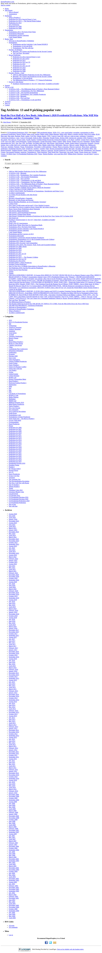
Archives (7, 101)
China (11, 347)
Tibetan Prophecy (14, 486)
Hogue (69, 141)
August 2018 (13, 617)
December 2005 (14, 859)
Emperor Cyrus (92, 138)
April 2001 (12, 903)
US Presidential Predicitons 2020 (17, 132)
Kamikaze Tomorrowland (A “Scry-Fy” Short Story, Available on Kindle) (36, 84)
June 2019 (12, 603)
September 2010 (14, 778)
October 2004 (13, 871)
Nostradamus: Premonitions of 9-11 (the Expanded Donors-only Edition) (31, 239)
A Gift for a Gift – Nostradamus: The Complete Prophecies (27, 94)
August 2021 (13, 564)
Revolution (85, 148)
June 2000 (12, 914)
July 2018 (12, 619)
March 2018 (12, 626)
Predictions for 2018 (15, 447)
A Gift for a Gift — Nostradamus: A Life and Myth (25, 100)
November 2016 (14, 653)
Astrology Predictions (15, 336)
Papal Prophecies (14, 424)
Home (7, 8)
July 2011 (12, 760)
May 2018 (12, 623)
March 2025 (12, 528)
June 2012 (12, 741)
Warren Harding (48, 154)
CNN (48, 136)
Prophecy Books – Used (16, 73)
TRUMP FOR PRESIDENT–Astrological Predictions (26, 305)
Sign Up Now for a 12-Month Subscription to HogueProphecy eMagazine (32, 266)
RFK (91, 148)
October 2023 (13, 542)
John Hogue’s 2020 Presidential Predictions (22, 212)
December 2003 (14, 878)
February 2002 (13, 896)
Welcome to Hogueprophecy (18, 307)
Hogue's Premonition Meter (17, 379)
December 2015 (14, 673)
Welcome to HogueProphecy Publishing (21, 41)
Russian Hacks (13, 470)
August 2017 (13, 637)
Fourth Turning (31, 140)
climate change (41, 136)
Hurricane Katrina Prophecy (17, 383)
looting (3, 145)
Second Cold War (77, 150)
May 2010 (12, 785)
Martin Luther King (48, 145)
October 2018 (13, 616)
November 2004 (14, 869)
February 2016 (13, 669)
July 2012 (12, 739)
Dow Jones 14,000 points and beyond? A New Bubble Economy (29, 205)
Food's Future (13, 363)
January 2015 (13, 693)
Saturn (25, 150)
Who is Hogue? (14, 12)
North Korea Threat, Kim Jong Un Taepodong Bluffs (25, 225)
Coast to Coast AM (57, 136)
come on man (74, 136)
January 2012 (13, 750)
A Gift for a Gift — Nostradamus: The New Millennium (26, 91)
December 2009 (14, 794)
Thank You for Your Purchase (18, 270)
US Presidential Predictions (17, 502)
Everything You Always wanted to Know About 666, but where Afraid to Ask (33, 207)
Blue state (4, 136)
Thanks (11, 271)
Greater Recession (46, 141)
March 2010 (12, 789)
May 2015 (12, 685)
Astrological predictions (8, 134)
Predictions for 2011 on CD (21, 66)
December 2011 (14, 752)
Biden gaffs (63, 134)
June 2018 (12, 621)
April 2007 (12, 839)
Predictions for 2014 (15, 440)
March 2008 (12, 827)
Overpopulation (14, 422)
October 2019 (13, 596)
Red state (72, 148)
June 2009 (12, 805)
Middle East (83, 145)
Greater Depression (33, 141)
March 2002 (12, 895)
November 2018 (14, 614)
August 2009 (13, 802)
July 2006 (12, 852)
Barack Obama (21, 134)
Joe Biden (29, 143)
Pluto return (85, 147)
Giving (11, 372)
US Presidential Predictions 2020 (27, 154)
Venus (40, 154)
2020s (54, 132)
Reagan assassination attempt (59, 148)
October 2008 (13, 819)
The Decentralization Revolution (19, 481)
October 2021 (13, 562)
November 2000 (14, 907)
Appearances (13, 14)
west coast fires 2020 (60, 154)
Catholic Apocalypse (15, 345)
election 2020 (64, 138)
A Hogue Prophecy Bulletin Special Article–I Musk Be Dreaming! (30, 187)
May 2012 (12, 743)
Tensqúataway (31, 152)
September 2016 (14, 657)
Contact (7, 105)
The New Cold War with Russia (19, 483)
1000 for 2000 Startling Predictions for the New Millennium (31, 75)
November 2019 (14, 594)
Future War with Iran (15, 368)
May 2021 (12, 567)
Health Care (12, 377)
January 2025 (13, 530)
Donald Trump (54, 138)
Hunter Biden (95, 141)
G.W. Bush (70, 140)
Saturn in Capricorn (47, 150)
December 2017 (14, 630)
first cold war (12, 140)
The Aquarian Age (14, 479)
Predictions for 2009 (15, 26)
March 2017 (12, 646)
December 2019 (14, 592)
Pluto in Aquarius (63, 147)
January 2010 (13, 793)
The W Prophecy (14, 485)
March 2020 (12, 589)
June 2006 (12, 853)
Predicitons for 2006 (15, 427)
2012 (10, 320)
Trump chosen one (85, 152)
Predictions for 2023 (15, 458)
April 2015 (12, 687)
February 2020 (13, 591)
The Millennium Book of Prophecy (20, 302)
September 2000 (14, 911)
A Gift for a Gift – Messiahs (17, 96)
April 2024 (12, 535)
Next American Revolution (17, 411)
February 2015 (13, 691)
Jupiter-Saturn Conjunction (78, 143)
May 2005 (12, 862)
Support (7, 85)
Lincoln (96, 143)
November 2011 (14, 753)
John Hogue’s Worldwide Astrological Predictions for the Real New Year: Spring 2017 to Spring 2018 (41, 216)
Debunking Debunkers (16, 351)
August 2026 (13, 514)
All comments (13, 927)
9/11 (58, 132)
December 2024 (14, 532)
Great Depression (20, 141)
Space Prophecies (14, 474)
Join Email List (13, 218)
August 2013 (13, 716)
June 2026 (12, 516)
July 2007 (12, 836)
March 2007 (12, 841)
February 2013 (13, 726)
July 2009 (12, 803)
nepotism (10, 147)
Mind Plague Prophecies (16, 404)
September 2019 (14, 598)
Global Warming (14, 376)
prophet (42, 148)
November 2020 (14, 576)
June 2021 (12, 566)
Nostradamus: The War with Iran (23, 48)
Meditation (12, 399)
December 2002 (14, 887)
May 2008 (12, 823)
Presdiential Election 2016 (17, 463)
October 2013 (13, 714)
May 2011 (12, 764)
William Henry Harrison (75, 154)
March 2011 (12, 768)
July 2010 (12, 782)
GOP (2, 141)
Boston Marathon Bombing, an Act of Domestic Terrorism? (27, 202)
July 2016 (12, 660)
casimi (27, 136)
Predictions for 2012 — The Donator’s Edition (23, 257)
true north (70, 152)
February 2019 (13, 610)
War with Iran (13, 506)
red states (78, 148)
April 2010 (12, 787)
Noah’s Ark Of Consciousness (18, 223)
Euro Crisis (12, 358)
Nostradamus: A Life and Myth (22, 46)
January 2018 (13, 628)
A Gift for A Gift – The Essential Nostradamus (23, 92)
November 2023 (14, 541)
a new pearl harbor (66, 132)
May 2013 (12, 721)
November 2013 (14, 712)
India (10, 386)
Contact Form (13, 203)
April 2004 (12, 877)
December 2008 (14, 816)
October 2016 (13, 655)
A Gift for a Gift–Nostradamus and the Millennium (25, 186)
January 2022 (13, 560)
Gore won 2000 (10, 141)
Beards (11, 340)
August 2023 (13, 546)
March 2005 (12, 866)
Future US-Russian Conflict (17, 367)
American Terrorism (15, 327)
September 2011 (14, 757)
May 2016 (12, 664)
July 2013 (12, 718)
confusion (82, 136)
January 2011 (13, 771)
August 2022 (13, 555)
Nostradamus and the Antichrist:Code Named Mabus (19, 36)
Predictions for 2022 (15, 454)
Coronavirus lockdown (8, 138)
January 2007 (13, 844)
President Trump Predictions (17, 264)
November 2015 (14, 675)
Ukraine (94, 152)
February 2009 (13, 812)
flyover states (21, 140)
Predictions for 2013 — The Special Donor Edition (25, 21)
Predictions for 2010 (19, 67)
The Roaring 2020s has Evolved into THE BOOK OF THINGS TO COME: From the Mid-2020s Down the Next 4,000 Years (49, 304)
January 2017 (13, 650)
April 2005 (12, 864)
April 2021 (12, 569)
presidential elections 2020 (16, 148)
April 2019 (12, 607)
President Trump (14, 465)
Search (7, 160)
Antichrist (12, 331)
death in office (37, 138)
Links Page (12, 221)
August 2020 (13, 582)
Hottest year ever (77, 141)
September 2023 (14, 544)
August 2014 (13, 701)
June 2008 (12, 821)
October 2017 (13, 634)
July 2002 (12, 893)
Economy (12, 354)
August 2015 (13, 680)
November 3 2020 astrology (43, 147)
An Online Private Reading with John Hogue (23, 195)
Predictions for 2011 (19, 64)
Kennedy (90, 143)
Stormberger (88, 150)
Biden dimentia (54, 134)
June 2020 (12, 585)
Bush (22, 136)
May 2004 (12, 875)
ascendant (76, 132)
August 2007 (13, 834)
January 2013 (13, 728)
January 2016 (13, 671)
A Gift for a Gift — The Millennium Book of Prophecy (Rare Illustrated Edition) (34, 89)
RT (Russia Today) (15, 468)
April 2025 (12, 526)
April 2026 (12, 517)
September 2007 (14, 832)
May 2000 (12, 916)
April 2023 (12, 551)
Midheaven (91, 145)
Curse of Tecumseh (26, 138)
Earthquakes (13, 352)
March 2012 (12, 746)
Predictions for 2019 (15, 449)
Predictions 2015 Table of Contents (20, 241)
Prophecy (12, 467)
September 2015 (14, 678)
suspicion (23, 152)
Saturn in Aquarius (34, 150)
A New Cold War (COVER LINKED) (21, 189)
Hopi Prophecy (13, 381)
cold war (66, 136)
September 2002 (14, 891)
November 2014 (14, 696)
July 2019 (12, 601)
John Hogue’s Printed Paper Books (20, 214)
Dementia (46, 138)
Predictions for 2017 (15, 445)
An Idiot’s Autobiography (17, 193)
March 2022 (12, 557)
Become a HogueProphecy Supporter (20, 198)
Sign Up (7, 103)
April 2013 (12, 723)
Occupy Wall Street (15, 420)
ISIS (10, 392)
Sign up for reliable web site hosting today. (70, 949)
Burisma (17, 136)
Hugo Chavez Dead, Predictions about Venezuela (24, 209)
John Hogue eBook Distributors (19, 211)
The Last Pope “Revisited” (21, 53)
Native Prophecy (14, 406)
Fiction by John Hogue (16, 82)
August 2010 (13, 780)
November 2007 (14, 830)
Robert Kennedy (6, 150)
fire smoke (4, 140)
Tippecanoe (62, 152)
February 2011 (13, 769)
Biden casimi (44, 134)
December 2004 (14, 868)
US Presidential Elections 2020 (18, 499)
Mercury (66, 145)
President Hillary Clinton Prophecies (20, 262)
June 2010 (12, 784)
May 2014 (12, 707)
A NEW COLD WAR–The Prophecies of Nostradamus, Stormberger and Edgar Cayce (36, 191)
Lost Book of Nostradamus (17, 393)
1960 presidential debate (44, 132)
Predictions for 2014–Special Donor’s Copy (22, 19)
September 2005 (14, 861)
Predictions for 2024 (15, 460)
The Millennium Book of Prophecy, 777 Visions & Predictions (32, 80)
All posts (11, 925)
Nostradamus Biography (16, 33)
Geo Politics (12, 370)
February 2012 (13, 748)
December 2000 (14, 905)
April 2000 (12, 918)
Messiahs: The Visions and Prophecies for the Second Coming (32, 51)
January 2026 (13, 519)
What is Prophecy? (15, 17)
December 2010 (14, 773)
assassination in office (87, 132)
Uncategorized (13, 494)
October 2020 (13, 578)
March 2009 (12, 810)
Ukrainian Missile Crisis (16, 492)
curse (17, 138)
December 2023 (14, 539)
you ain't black (88, 154)
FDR (99, 138)
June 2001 (12, 900)
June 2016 (12, 662)
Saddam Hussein (17, 150)
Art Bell (11, 334)
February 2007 (13, 843)
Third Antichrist (42, 152)
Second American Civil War (62, 150)
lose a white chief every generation (17, 145)
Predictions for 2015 (15, 442)
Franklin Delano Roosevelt (45, 140)
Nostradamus (9, 30)
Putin (47, 148)
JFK (23, 143)
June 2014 (12, 705)
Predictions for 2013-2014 (21, 58)
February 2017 (13, 648)
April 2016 (12, 666)
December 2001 (14, 898)
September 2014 (14, 700)
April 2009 (12, 809)
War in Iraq (12, 504)
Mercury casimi (74, 145)
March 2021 (12, 571)
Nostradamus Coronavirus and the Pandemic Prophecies (26, 237)
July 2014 (12, 703)
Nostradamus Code (15, 415)
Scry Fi (11, 472)
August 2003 (13, 882)
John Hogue (8, 10)
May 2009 (12, 807)
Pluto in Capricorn (75, 147)
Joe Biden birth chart (39, 143)
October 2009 (13, 798)
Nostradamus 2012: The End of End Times (22, 32)
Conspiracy (90, 136)
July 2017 (12, 639)
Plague (11, 426)
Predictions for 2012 (15, 23)
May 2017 (12, 642)
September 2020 (14, 580)
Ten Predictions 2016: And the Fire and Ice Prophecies (26, 268)
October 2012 (13, 734)
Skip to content (5, 5)
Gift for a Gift (9, 87)
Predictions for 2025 (15, 461)
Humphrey (86, 141)
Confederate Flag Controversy (18, 349)
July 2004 (12, 873)
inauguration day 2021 (8, 143)
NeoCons (4, 147)
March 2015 (12, 689)
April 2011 (12, 766)
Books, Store (9, 39)
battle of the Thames (33, 134)
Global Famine (13, 374)
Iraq (20, 143)
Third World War (53, 152)
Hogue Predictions (14, 55)
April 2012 (12, 744)
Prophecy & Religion (15, 50)
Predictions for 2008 (15, 28)
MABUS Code (13, 395)
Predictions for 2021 (15, 452)
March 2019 (12, 609)
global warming (95, 140)
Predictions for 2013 (15, 438)
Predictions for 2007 (15, 429)
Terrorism (12, 477)
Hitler (64, 141)
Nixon (22, 147)
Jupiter (67, 143)
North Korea (13, 413)
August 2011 (13, 759)
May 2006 (12, 855)
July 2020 (12, 583)
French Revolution (60, 140)
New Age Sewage (14, 408)
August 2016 (13, 659)
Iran (17, 143)
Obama (54, 147)
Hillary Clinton (57, 141)
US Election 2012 (14, 495)
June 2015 (12, 684)
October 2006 (13, 848)
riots (95, 148)
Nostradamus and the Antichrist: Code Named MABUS (30, 44)
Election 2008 (13, 356)
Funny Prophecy (14, 365)
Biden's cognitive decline (75, 134)
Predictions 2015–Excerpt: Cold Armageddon (23, 243)
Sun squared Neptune (13, 152)
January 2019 (13, 612)
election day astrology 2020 (77, 138)
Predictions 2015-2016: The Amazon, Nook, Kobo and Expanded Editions (32, 245)
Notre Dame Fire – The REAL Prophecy (21, 418)
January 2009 (13, 814)
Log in (11, 935)
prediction (93, 147)
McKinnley (58, 145)
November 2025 (14, 521)
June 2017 (12, 641)
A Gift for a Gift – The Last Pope (19, 98)
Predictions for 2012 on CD (21, 62)
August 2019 (13, 600)
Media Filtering (13, 397)
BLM (97, 134)
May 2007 (12, 837)
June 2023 (12, 550)
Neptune (16, 147)
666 (10, 324)
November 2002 (14, 889)
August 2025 (13, 523)
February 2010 (13, 791)
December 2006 (14, 846)
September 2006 (14, 850)
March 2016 (12, 668)
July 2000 (12, 912)
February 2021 (13, 573)
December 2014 (14, 694)
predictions (4, 148)
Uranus (3, 154)
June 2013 (12, 719)
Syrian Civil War (14, 476)
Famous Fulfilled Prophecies (18, 361)
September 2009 (14, 800)
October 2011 (13, 755)
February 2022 (13, 558)
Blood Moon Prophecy (16, 342)
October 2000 (13, 909)
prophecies (29, 148)
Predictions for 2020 (15, 451)
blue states (11, 136)
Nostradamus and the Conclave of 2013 (21, 234)
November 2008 (14, 818)
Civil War (33, 136)
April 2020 (12, 587)
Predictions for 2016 (15, 443)
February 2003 (13, 886)
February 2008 (13, 828)
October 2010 (13, 777)
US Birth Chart (11, 154)
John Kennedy (59, 143)
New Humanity (14, 410)
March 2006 (12, 857)
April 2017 (12, 644)
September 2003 (14, 880)
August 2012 (13, 737)
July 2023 (12, 548)
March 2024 (12, 537)
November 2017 (14, 632)
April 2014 (12, 709)
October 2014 (13, 698)
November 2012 (14, 732)
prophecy (36, 148)
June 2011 (12, 762)
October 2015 (13, 676)
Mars (39, 145)
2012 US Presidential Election (18, 322)
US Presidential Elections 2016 (18, 497)
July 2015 (12, 682)
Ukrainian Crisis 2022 (16, 490)
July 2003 (12, 884)
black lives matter (89, 134)
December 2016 (14, 651)
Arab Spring (13, 333)
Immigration (12, 384)
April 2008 (12, 825)
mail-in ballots (33, 145)
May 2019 (12, 605)
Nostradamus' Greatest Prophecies (19, 417)
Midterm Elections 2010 (16, 402)
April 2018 (12, 625)
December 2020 (14, 575)
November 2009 (14, 796)
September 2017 (14, 635)
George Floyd (85, 140)
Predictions (8, 16)
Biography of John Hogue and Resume (21, 200)
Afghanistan (12, 326)
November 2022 (14, 553)
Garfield (77, 140)
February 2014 (13, 710)
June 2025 (12, 525)
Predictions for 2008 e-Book (18, 246)
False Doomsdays (14, 359)
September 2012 (14, 735)
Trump (76, 152)
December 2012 (14, 730)
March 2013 (12, 725)
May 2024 (12, 533)
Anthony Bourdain (15, 329)
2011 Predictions (14, 25)
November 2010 (14, 775)
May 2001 (12, 902)
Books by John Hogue (16, 343)
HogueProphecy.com (7, 1)
